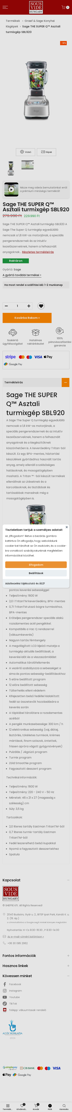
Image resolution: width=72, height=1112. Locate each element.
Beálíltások (36, 573)
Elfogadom (36, 564)
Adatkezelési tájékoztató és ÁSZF (25, 583)
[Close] (66, 527)
